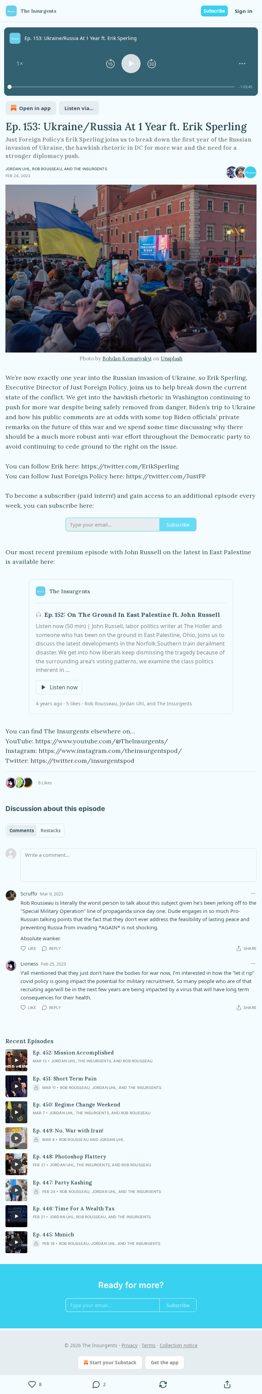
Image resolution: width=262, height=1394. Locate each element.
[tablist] (34, 830)
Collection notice (179, 1345)
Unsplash (172, 358)
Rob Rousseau (47, 169)
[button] (20, 63)
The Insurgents (90, 169)
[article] (131, 1060)
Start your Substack (113, 1362)
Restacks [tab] (50, 830)
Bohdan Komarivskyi (126, 358)
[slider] (122, 86)
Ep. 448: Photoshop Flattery (69, 1156)
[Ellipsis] (253, 893)
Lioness (29, 963)
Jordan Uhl (17, 169)
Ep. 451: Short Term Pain (65, 1078)
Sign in (243, 11)
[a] (16, 1060)
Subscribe (214, 11)
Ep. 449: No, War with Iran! (68, 1130)
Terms (149, 1345)
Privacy (129, 1345)
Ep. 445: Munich (53, 1234)
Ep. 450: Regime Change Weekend (76, 1104)
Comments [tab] (22, 830)
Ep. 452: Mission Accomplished (73, 1052)
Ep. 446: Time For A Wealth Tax (74, 1208)
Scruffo (28, 893)
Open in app (35, 108)
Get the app (164, 1362)
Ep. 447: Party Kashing (62, 1182)
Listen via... (78, 108)
